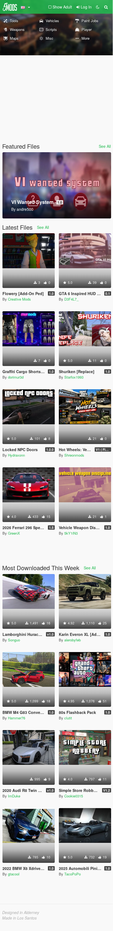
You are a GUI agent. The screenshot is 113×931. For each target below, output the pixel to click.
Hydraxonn (16, 455)
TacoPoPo (72, 874)
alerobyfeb (72, 639)
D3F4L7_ (71, 299)
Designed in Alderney (20, 912)
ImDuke (14, 796)
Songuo (14, 639)
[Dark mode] (98, 7)
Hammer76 (16, 717)
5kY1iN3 (71, 533)
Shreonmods (74, 455)
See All (105, 146)
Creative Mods (19, 299)
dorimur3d (16, 377)
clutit (68, 717)
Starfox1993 (73, 377)
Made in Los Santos (19, 918)
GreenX (14, 533)
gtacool (13, 874)
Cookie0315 (73, 796)
